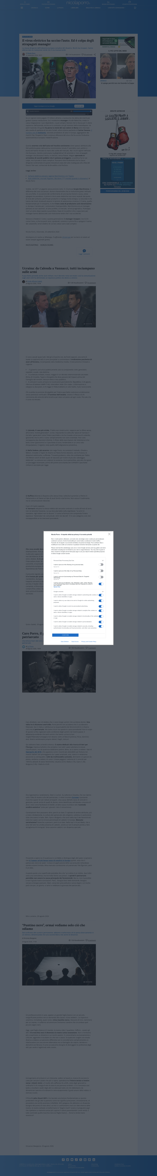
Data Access (75, 641)
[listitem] (78, 560)
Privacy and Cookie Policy (88, 641)
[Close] (110, 534)
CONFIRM (65, 635)
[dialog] (78, 588)
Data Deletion (65, 641)
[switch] (101, 564)
